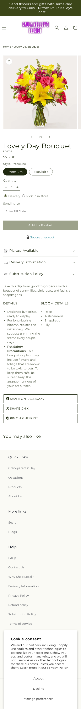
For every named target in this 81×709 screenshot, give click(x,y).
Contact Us (16, 567)
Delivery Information (23, 586)
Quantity (9, 180)
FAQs (12, 558)
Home (7, 46)
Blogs (12, 532)
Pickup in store (37, 196)
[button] (56, 27)
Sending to (17, 203)
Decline (38, 689)
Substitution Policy (22, 614)
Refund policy (18, 605)
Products (15, 487)
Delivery (14, 196)
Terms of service (20, 624)
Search (13, 522)
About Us (15, 496)
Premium (15, 172)
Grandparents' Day (21, 468)
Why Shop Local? (21, 577)
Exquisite (40, 172)
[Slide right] (49, 137)
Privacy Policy (57, 668)
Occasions (15, 478)
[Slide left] (31, 137)
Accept (38, 678)
